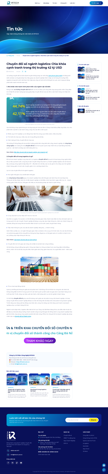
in (12, 462)
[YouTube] (21, 462)
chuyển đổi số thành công (23, 316)
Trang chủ (11, 55)
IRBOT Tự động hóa (69, 438)
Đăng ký (93, 420)
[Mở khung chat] (104, 470)
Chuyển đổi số (68, 435)
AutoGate (85, 446)
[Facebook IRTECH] (104, 465)
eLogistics (86, 443)
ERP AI (66, 443)
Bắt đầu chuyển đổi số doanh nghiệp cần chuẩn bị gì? (31, 152)
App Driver (86, 448)
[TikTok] (16, 462)
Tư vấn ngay (95, 3)
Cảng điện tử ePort (88, 435)
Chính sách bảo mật (44, 454)
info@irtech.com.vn (21, 364)
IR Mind (85, 451)
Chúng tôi (63, 3)
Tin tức (54, 3)
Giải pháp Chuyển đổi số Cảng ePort (25, 239)
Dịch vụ (37, 3)
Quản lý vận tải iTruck (89, 440)
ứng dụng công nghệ (55, 75)
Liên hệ (72, 3)
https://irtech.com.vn (22, 362)
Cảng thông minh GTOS (90, 438)
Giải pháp (46, 3)
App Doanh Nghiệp (69, 440)
